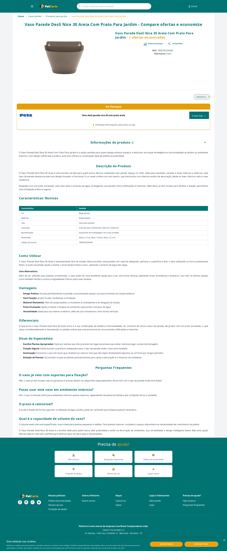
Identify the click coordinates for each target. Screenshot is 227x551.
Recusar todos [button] (201, 544)
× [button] (224, 540)
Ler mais (121, 548)
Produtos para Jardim (56, 16)
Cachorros (121, 500)
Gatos (119, 505)
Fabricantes (155, 500)
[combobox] (114, 6)
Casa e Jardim (35, 16)
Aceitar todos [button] (166, 544)
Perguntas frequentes (194, 505)
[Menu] (32, 6)
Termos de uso (55, 505)
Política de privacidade (59, 500)
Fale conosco (189, 500)
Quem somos (88, 500)
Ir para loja (199, 115)
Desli (168, 53)
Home (21, 16)
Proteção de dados (57, 509)
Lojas (151, 505)
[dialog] (113, 544)
